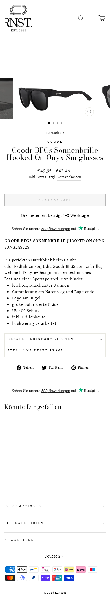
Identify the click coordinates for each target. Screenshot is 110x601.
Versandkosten (69, 177)
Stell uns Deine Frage (36, 350)
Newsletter (19, 540)
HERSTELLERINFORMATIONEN (41, 339)
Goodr (55, 141)
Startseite (53, 133)
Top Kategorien (24, 523)
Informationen (23, 506)
